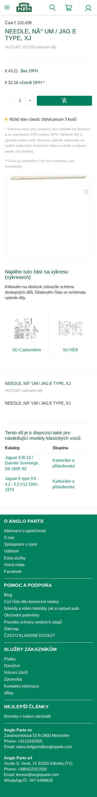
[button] (48, 185)
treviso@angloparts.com (37, 775)
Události (11, 551)
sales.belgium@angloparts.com (44, 747)
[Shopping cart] (68, 7)
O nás (9, 537)
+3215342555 (30, 741)
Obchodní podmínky (21, 615)
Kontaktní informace (21, 686)
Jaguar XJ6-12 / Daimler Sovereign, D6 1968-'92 (22, 463)
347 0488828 (41, 780)
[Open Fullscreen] (86, 191)
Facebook (13, 571)
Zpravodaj (13, 679)
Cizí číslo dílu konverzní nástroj (31, 602)
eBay (8, 693)
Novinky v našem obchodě (27, 716)
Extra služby (15, 558)
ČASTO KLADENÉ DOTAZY (29, 635)
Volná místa (14, 565)
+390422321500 (32, 769)
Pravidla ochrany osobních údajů (33, 622)
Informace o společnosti (25, 531)
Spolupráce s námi (20, 544)
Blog (8, 595)
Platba (9, 659)
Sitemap (11, 629)
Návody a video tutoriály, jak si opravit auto (41, 608)
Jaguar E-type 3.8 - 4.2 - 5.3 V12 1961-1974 (22, 484)
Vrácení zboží (16, 672)
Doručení (12, 666)
